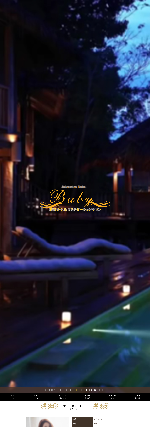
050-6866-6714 (92, 390)
